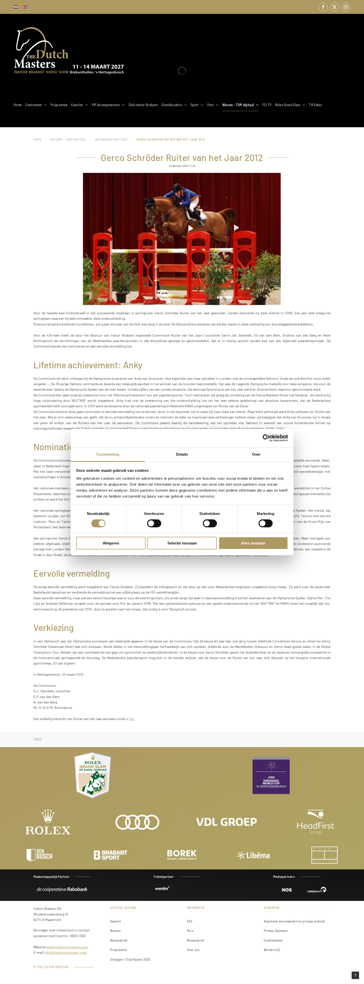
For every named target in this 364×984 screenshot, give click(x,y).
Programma (59, 105)
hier (132, 719)
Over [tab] (256, 454)
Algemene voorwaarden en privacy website (294, 921)
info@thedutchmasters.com (65, 952)
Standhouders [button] (171, 105)
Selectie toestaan (182, 543)
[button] (355, 975)
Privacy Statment (276, 930)
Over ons (193, 950)
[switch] (154, 523)
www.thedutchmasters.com (67, 947)
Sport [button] (195, 105)
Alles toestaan (253, 543)
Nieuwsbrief (119, 940)
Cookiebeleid (273, 940)
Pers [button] (210, 105)
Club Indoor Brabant (143, 105)
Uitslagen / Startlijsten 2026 (130, 959)
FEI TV (266, 105)
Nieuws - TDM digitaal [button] (238, 105)
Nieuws (115, 930)
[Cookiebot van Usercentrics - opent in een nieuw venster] (266, 438)
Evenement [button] (34, 105)
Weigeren (111, 543)
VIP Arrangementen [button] (106, 105)
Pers (190, 930)
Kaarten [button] (77, 105)
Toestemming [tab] (107, 454)
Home (18, 105)
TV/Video (315, 105)
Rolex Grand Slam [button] (287, 105)
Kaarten (115, 921)
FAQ (189, 921)
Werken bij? (272, 950)
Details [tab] (182, 454)
